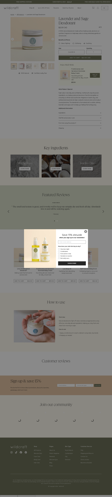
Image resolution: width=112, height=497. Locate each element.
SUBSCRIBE (72, 263)
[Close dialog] (85, 231)
